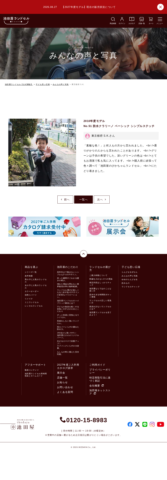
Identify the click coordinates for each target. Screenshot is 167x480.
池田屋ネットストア (100, 392)
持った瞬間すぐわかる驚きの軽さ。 (68, 279)
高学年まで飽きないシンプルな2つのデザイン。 (68, 273)
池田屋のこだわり (67, 267)
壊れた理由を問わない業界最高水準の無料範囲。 (68, 285)
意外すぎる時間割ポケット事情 (100, 296)
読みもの (126, 283)
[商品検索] (113, 20)
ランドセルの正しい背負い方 (100, 301)
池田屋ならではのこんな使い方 (100, 290)
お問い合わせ (65, 387)
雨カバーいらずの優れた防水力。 (68, 328)
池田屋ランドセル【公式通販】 (19, 84)
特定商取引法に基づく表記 (100, 379)
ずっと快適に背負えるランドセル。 (68, 316)
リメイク (29, 299)
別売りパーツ (31, 295)
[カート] (151, 20)
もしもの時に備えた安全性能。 (68, 353)
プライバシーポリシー (100, 371)
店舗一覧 (62, 377)
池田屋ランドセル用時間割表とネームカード (36, 375)
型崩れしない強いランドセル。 (68, 322)
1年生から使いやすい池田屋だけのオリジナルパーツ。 (68, 335)
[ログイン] (122, 20)
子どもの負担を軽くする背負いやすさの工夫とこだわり (68, 309)
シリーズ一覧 (31, 272)
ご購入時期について (98, 275)
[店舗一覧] (141, 20)
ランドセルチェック (131, 287)
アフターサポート (35, 364)
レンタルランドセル (34, 306)
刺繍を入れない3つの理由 (101, 279)
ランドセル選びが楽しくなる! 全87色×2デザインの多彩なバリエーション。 (68, 293)
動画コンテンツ (32, 370)
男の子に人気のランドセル (36, 280)
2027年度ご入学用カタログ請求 (68, 366)
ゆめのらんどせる (130, 279)
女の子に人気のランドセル (36, 286)
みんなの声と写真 (61, 84)
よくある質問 (65, 392)
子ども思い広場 (43, 84)
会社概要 (94, 385)
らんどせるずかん (130, 272)
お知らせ (62, 382)
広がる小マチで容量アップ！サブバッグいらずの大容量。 (68, 344)
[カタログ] (131, 20)
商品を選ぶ (31, 267)
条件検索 (29, 276)
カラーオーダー (32, 291)
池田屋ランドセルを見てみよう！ (100, 313)
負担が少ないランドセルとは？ (100, 308)
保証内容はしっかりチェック (100, 284)
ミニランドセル (32, 302)
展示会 (61, 372)
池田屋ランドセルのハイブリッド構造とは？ (68, 302)
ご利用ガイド (97, 364)
